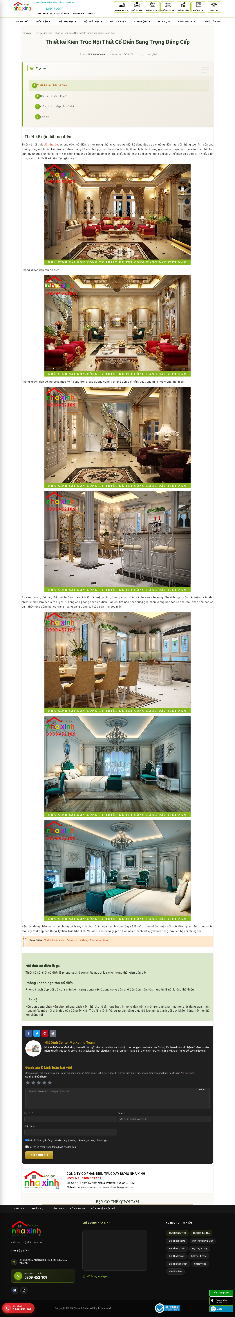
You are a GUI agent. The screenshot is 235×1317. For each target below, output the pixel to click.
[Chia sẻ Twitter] (36, 1033)
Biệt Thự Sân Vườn (178, 1264)
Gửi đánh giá (39, 1155)
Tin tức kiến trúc (44, 33)
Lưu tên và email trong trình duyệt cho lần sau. (52, 1147)
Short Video (200, 1264)
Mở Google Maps (96, 1276)
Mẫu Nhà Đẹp (175, 1271)
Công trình (77, 1208)
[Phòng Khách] (121, 5)
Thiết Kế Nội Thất (177, 1233)
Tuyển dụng (56, 1208)
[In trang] (53, 1033)
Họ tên (28, 1113)
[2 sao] (33, 1082)
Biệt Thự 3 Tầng (176, 1256)
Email (121, 1113)
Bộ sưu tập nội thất (104, 1208)
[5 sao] (49, 1082)
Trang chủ (21, 21)
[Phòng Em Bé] (168, 5)
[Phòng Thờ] (198, 5)
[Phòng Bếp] (137, 5)
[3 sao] (38, 1082)
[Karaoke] (214, 5)
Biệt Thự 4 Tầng (199, 1256)
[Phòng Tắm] (183, 5)
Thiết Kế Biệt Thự (201, 1233)
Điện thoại (29, 1126)
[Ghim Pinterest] (44, 1033)
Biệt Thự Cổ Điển (177, 1248)
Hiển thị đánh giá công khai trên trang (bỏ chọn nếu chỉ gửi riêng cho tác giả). (68, 1140)
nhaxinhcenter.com (89, 1187)
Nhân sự (37, 1208)
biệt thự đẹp (51, 144)
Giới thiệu (20, 1208)
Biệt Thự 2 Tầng (199, 1248)
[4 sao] (44, 1082)
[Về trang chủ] (221, 1293)
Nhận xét (202, 1089)
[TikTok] (24, 1290)
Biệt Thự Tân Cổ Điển (202, 1241)
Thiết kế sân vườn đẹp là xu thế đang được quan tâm (75, 940)
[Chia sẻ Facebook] (28, 1033)
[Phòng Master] (152, 5)
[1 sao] (27, 1082)
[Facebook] (14, 1290)
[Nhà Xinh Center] (26, 1229)
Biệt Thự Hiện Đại (177, 1241)
